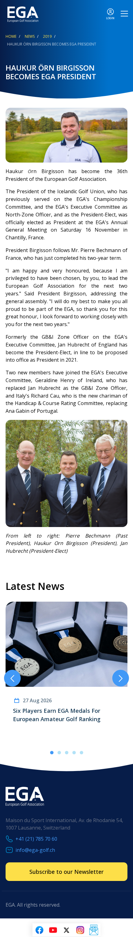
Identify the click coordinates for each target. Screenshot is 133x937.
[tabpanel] (66, 670)
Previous (12, 678)
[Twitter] (66, 930)
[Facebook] (39, 930)
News (30, 36)
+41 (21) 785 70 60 (36, 838)
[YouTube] (53, 930)
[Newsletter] (94, 930)
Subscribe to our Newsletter (66, 871)
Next (120, 678)
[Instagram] (80, 930)
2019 (47, 36)
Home (11, 36)
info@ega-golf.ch (35, 850)
